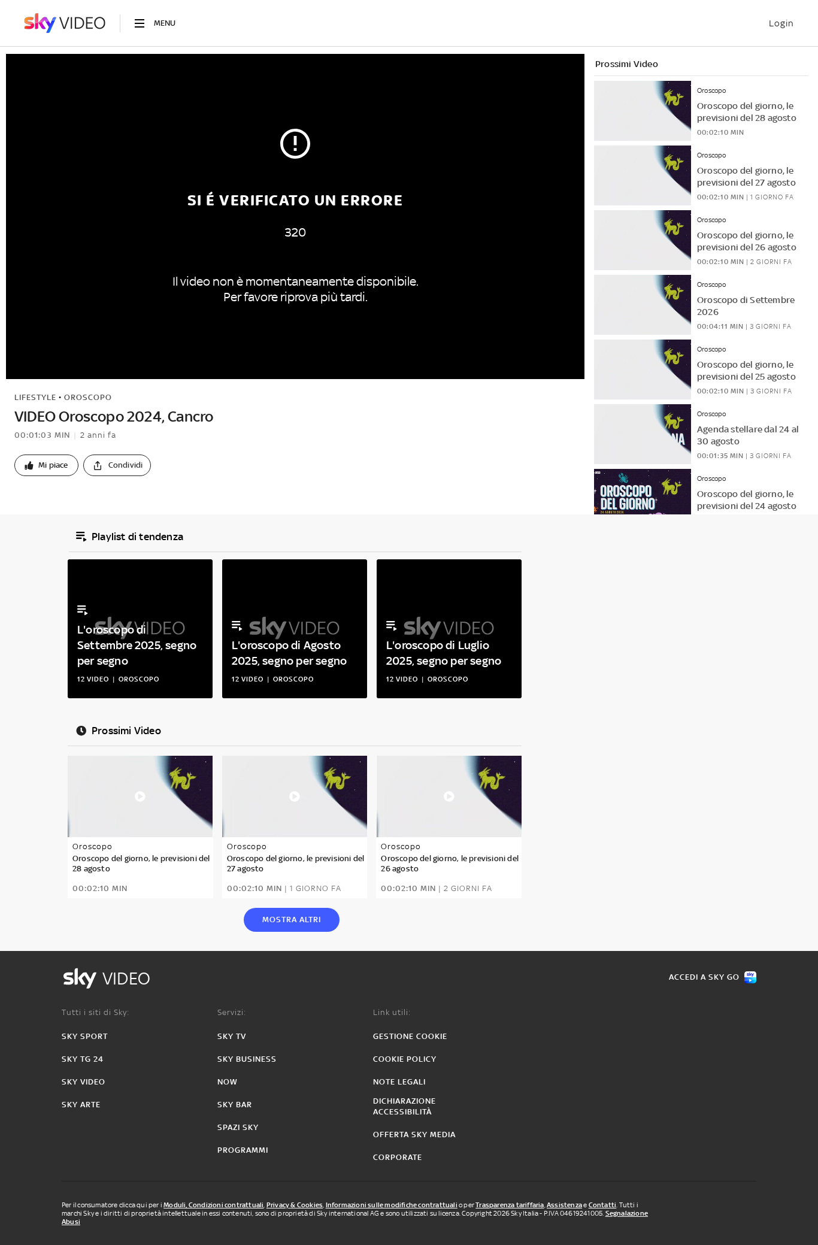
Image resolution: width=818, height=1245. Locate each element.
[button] (46, 465)
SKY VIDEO (83, 1081)
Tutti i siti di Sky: (95, 1012)
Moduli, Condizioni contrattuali (213, 1205)
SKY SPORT (85, 1036)
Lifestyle (35, 397)
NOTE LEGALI (399, 1081)
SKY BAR (234, 1104)
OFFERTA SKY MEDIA (414, 1134)
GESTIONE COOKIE (410, 1036)
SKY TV (231, 1036)
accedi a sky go (704, 977)
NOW (227, 1081)
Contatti (603, 1205)
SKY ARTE (81, 1104)
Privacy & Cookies (294, 1205)
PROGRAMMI (242, 1150)
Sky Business (247, 1059)
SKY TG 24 (83, 1059)
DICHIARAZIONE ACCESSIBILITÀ (404, 1106)
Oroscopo (88, 397)
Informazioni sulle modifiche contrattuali (392, 1205)
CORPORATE (397, 1157)
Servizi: (231, 1012)
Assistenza (564, 1205)
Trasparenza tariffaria (509, 1205)
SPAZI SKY (238, 1127)
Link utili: (392, 1012)
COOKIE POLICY (405, 1059)
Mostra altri (291, 919)
